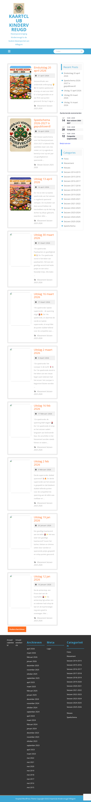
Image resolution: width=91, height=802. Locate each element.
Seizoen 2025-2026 (72, 221)
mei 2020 (30, 766)
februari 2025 (32, 691)
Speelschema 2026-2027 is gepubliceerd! (42, 123)
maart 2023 (31, 754)
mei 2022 (30, 758)
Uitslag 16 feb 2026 (42, 407)
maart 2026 (31, 653)
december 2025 (33, 665)
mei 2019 (30, 770)
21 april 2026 (43, 76)
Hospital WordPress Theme (25, 799)
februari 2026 (32, 657)
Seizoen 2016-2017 (72, 181)
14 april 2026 (43, 131)
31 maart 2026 (44, 243)
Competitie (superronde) (72, 137)
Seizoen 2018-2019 (72, 190)
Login (49, 649)
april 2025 (31, 682)
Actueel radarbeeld (10, 642)
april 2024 (31, 716)
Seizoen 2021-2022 (72, 203)
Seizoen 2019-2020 (72, 194)
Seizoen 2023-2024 (72, 212)
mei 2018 (30, 775)
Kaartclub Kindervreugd (19, 23)
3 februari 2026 (44, 470)
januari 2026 (32, 661)
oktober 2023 (32, 741)
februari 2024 (32, 724)
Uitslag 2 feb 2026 (41, 462)
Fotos (66, 158)
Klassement (69, 163)
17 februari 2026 (45, 414)
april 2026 (31, 649)
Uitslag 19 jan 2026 (42, 518)
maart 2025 (31, 686)
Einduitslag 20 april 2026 (42, 69)
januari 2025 (32, 695)
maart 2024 (31, 720)
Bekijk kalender (65, 143)
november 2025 (33, 670)
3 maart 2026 (43, 358)
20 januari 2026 (44, 525)
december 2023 (33, 733)
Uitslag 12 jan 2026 (42, 578)
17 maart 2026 (44, 302)
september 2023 (33, 745)
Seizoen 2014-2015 (72, 172)
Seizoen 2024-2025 (72, 217)
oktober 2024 (32, 707)
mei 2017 (30, 779)
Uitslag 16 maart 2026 (44, 295)
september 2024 (33, 712)
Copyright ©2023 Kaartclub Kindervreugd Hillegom (56, 799)
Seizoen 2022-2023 (72, 208)
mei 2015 (30, 787)
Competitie (71, 129)
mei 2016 (30, 783)
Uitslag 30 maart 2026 (44, 236)
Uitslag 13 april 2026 (43, 180)
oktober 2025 (32, 674)
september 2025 (33, 678)
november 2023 (33, 737)
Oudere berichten (17, 629)
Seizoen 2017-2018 (72, 185)
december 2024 (33, 699)
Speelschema (69, 226)
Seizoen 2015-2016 (72, 176)
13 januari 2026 (44, 584)
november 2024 (33, 703)
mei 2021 (30, 762)
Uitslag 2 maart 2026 (43, 351)
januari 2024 (32, 728)
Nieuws (67, 167)
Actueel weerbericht (19, 642)
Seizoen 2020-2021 (72, 199)
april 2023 (31, 749)
